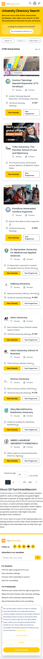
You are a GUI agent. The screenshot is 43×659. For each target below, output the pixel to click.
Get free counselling (10, 580)
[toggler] (39, 2)
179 (24, 482)
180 (30, 482)
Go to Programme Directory (21, 31)
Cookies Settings (21, 635)
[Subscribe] (38, 558)
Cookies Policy (21, 630)
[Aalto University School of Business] (6, 351)
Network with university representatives (18, 598)
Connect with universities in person (16, 577)
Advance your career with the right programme (21, 590)
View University (13, 113)
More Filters (34, 41)
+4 (35, 389)
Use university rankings (11, 573)
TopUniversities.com (8, 493)
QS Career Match (7, 519)
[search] (30, 3)
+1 (37, 268)
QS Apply (27, 509)
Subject (21, 41)
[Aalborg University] (6, 285)
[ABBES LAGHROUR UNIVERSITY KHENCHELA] (6, 441)
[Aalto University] (6, 318)
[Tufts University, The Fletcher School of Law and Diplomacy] (8, 148)
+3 (10, 224)
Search (7, 41)
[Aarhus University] (6, 380)
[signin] (35, 2)
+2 (38, 293)
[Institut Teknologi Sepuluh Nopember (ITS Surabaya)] (8, 81)
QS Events (15, 509)
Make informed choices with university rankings (21, 594)
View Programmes (29, 112)
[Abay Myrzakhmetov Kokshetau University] (6, 410)
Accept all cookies (21, 650)
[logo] (11, 3)
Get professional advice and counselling (18, 601)
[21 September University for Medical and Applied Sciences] (6, 250)
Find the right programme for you (15, 570)
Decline (21, 643)
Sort (36, 49)
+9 (17, 425)
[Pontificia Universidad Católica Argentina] (8, 210)
